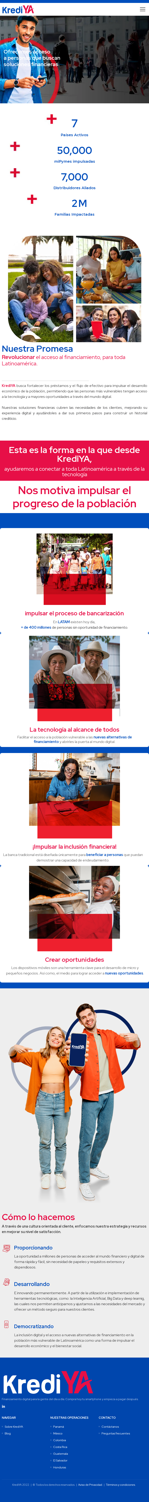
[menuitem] (14, 1427)
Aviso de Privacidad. (90, 1485)
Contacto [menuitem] (107, 1418)
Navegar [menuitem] (9, 1418)
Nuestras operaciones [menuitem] (69, 1418)
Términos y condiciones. (121, 1485)
